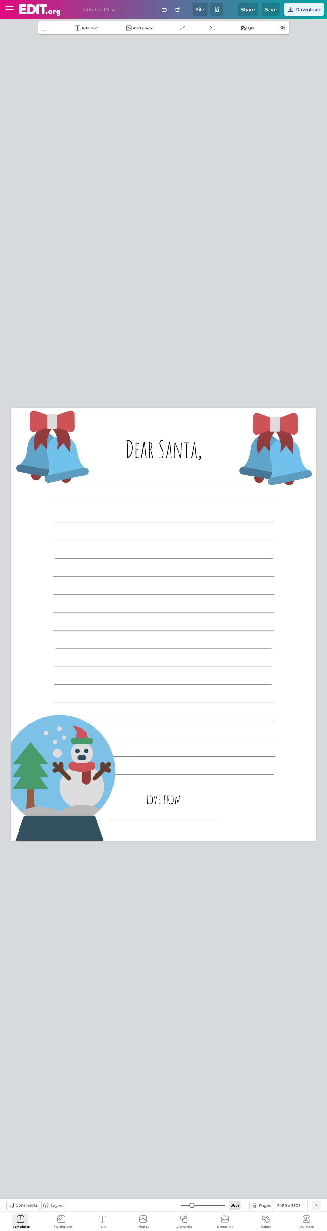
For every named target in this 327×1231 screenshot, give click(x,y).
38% (235, 1205)
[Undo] (164, 9)
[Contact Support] (316, 1205)
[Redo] (177, 9)
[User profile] (9, 9)
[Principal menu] (39, 10)
